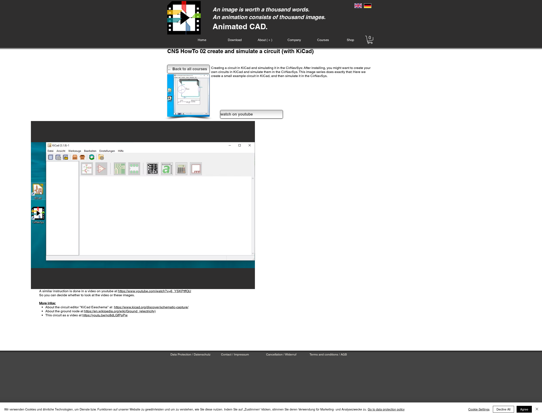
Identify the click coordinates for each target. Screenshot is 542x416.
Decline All (503, 409)
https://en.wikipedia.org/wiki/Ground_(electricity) (120, 311)
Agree (524, 409)
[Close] (536, 409)
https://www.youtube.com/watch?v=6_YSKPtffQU (154, 291)
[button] (370, 40)
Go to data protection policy (386, 409)
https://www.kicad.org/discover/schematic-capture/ (151, 307)
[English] (358, 5)
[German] (368, 5)
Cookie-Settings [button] (478, 409)
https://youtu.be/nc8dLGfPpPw (105, 315)
